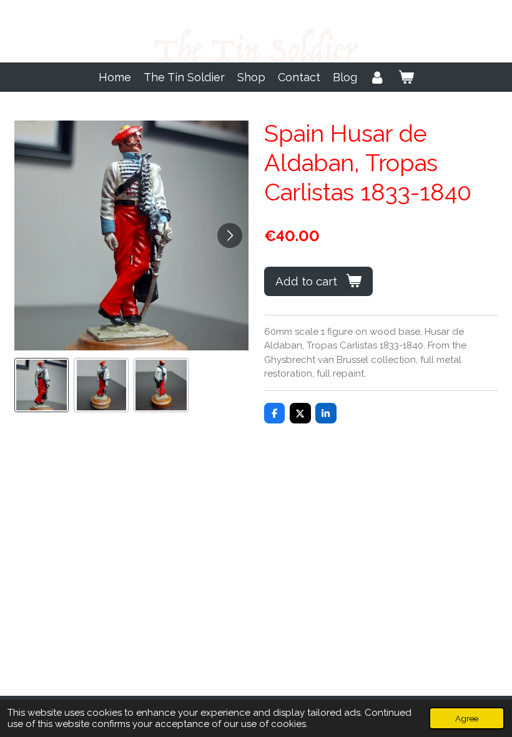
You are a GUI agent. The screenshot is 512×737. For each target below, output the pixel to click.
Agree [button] (466, 718)
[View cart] (405, 77)
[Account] (377, 77)
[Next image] (229, 235)
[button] (41, 385)
